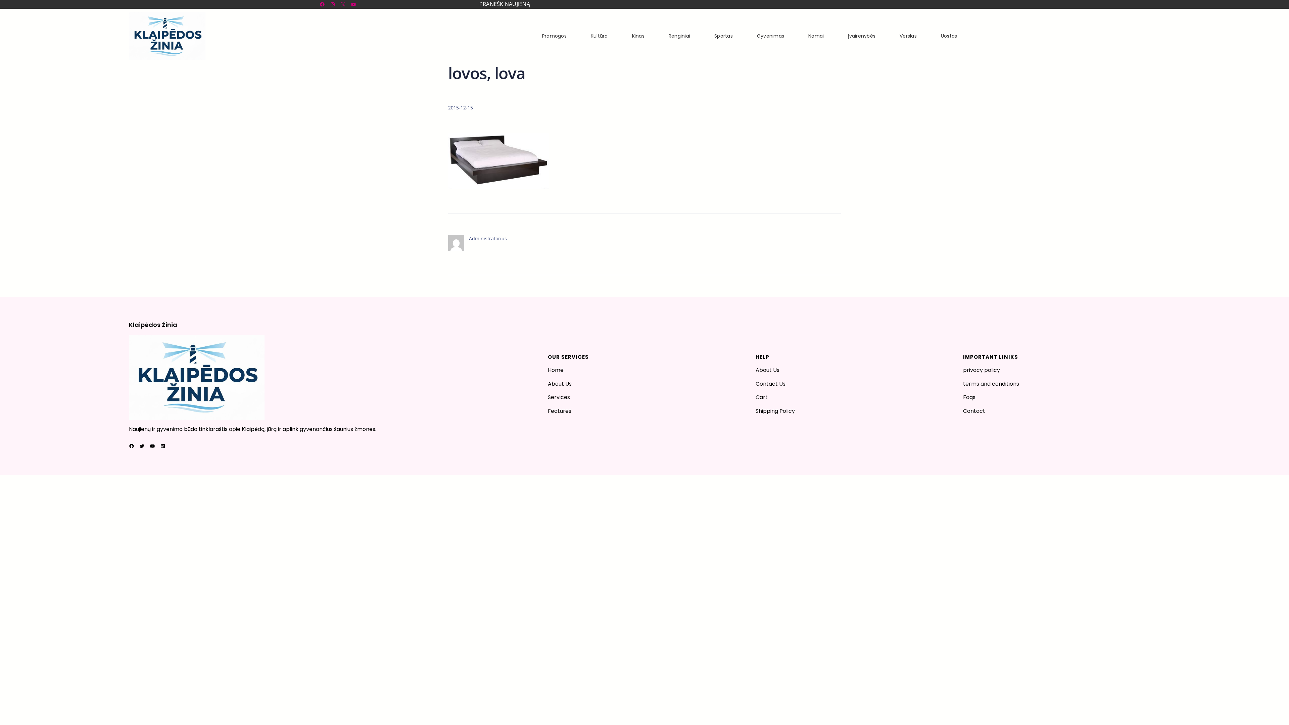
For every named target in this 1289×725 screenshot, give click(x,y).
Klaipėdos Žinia (153, 325)
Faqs (969, 397)
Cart (762, 397)
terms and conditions (991, 384)
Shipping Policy (775, 411)
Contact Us (770, 384)
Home (556, 370)
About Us (560, 384)
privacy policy (981, 370)
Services (559, 397)
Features (559, 411)
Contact (974, 411)
